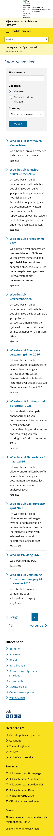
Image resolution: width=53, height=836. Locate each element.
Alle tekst (18, 91)
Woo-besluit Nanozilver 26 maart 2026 (27, 459)
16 (11, 625)
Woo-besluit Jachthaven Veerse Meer (26, 143)
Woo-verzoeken (17, 697)
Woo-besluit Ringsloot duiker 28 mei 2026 (24, 172)
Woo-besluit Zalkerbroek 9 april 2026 (27, 506)
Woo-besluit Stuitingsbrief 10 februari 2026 (27, 404)
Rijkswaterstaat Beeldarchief (26, 784)
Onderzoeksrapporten (22, 692)
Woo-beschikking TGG (24, 555)
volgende (38, 625)
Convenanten (17, 681)
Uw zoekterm (17, 72)
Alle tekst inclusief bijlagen (24, 99)
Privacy (13, 751)
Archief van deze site (21, 757)
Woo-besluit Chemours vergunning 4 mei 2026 (25, 352)
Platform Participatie (21, 795)
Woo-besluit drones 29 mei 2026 (27, 241)
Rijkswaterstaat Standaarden (26, 779)
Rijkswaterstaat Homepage (25, 773)
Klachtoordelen (18, 686)
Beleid (13, 660)
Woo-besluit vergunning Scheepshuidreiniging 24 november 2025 (26, 579)
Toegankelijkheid (19, 746)
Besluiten (14, 648)
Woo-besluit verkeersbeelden (21, 297)
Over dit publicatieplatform (25, 735)
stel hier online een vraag (24, 828)
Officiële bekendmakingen (24, 801)
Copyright (15, 740)
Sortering (14, 108)
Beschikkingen (17, 665)
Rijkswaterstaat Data (21, 790)
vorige (14, 617)
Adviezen (14, 654)
